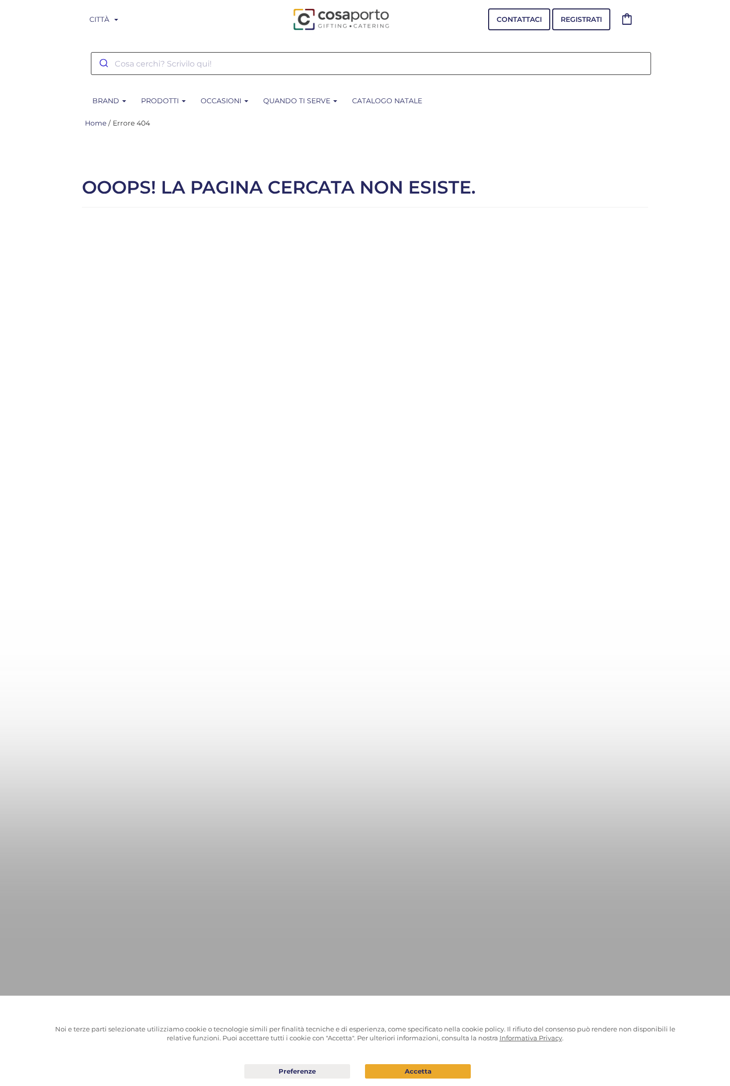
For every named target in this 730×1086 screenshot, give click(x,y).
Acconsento (418, 1071)
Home (95, 123)
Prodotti (161, 100)
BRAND (106, 100)
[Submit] (103, 63)
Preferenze (297, 1071)
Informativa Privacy (531, 1038)
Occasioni (222, 100)
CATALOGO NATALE (387, 100)
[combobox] (371, 63)
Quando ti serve (297, 100)
